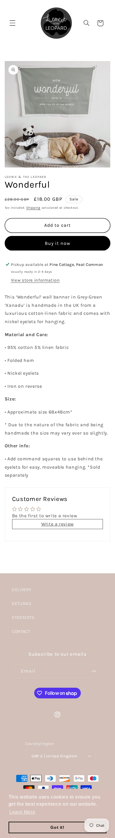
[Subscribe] (93, 671)
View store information (35, 280)
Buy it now (57, 243)
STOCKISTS (23, 617)
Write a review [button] (57, 524)
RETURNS (21, 603)
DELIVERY (22, 589)
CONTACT (21, 631)
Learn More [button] (22, 812)
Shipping (33, 208)
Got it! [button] (57, 827)
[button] (12, 23)
